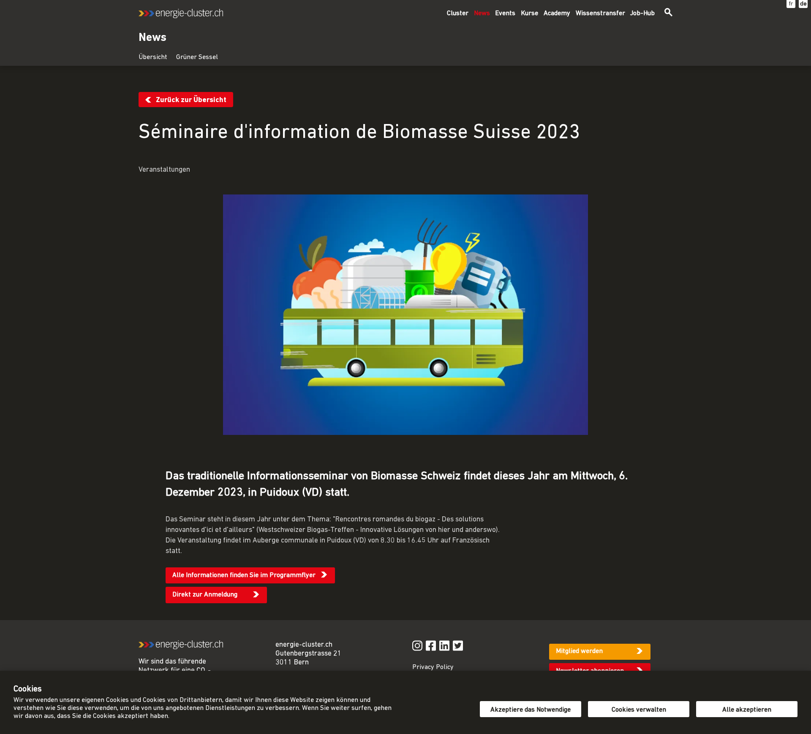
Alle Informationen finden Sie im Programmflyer (244, 575)
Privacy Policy (433, 667)
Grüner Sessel (197, 57)
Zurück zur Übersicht (191, 100)
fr (791, 4)
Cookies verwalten (639, 710)
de (803, 4)
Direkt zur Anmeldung (204, 594)
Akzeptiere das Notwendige (530, 710)
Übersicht (153, 57)
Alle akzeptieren (746, 710)
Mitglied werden (579, 651)
